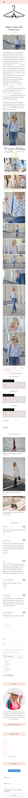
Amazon (5, 738)
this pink (7, 107)
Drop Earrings (9, 368)
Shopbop (5, 743)
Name (4, 639)
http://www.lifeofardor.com (9, 617)
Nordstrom (5, 740)
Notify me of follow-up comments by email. (8, 663)
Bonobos (5, 756)
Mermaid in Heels (7, 588)
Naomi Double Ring (13, 84)
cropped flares (6, 95)
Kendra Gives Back (18, 73)
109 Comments (6, 420)
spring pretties (16, 64)
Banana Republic (7, 751)
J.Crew (4, 749)
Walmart (5, 742)
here (24, 61)
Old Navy (5, 745)
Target (4, 754)
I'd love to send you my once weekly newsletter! (13, 790)
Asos (13, 93)
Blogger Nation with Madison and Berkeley (13, 453)
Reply (24, 526)
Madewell (5, 752)
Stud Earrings (18, 368)
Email (4, 644)
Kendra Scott (22, 63)
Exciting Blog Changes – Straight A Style (12, 492)
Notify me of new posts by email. (7, 670)
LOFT (4, 747)
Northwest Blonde (7, 554)
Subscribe (14, 795)
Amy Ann (5, 427)
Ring (5, 368)
